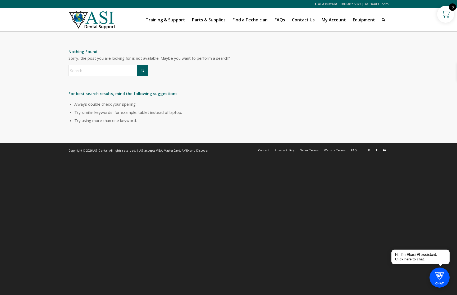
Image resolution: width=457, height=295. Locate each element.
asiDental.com (377, 4)
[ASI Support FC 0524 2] (91, 19)
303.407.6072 (351, 4)
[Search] (383, 19)
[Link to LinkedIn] (385, 150)
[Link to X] (369, 150)
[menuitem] (165, 19)
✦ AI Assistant (325, 4)
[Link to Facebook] (377, 150)
